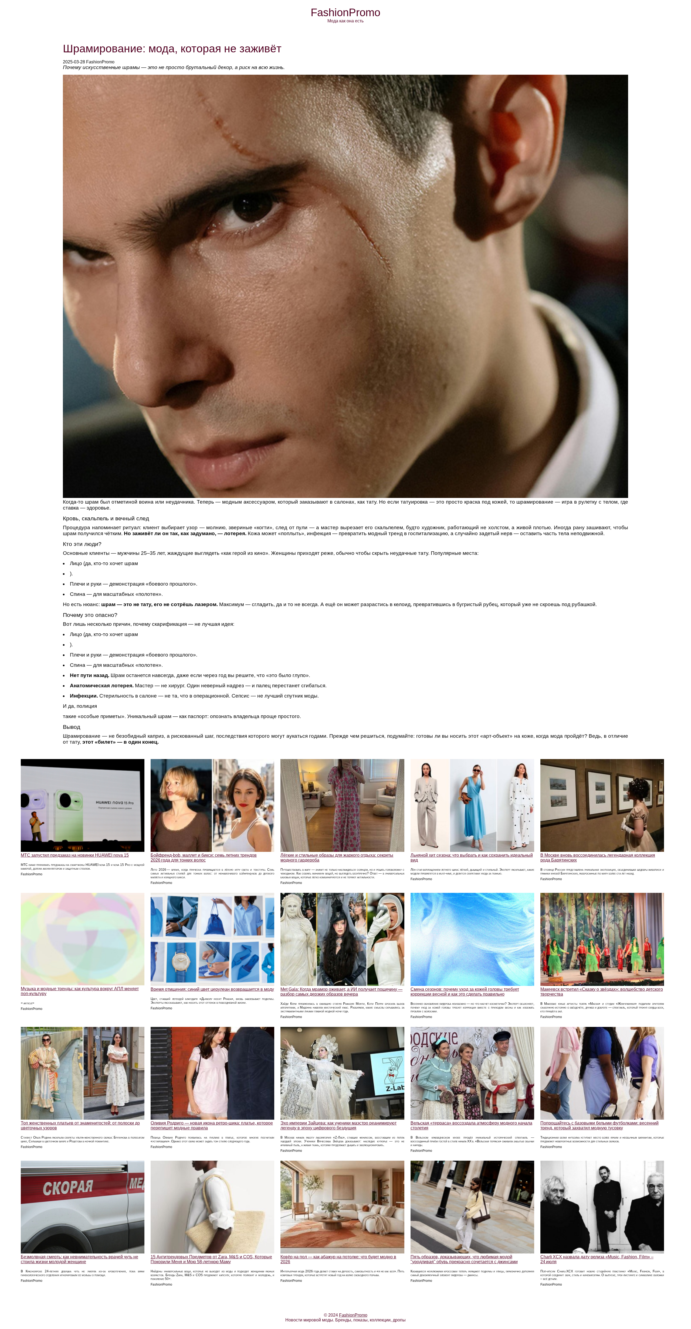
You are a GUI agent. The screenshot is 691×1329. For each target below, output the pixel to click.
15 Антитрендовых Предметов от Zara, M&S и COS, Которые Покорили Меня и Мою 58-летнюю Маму (211, 1259)
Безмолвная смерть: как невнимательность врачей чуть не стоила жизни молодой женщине (79, 1259)
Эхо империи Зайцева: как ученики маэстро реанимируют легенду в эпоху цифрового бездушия (338, 1125)
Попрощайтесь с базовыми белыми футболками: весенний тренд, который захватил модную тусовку (599, 1125)
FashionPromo (345, 12)
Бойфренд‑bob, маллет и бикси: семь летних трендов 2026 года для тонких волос (204, 857)
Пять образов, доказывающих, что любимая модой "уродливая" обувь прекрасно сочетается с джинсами (464, 1259)
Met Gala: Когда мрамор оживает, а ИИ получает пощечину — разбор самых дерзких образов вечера (341, 991)
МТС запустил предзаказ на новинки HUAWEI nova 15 (75, 855)
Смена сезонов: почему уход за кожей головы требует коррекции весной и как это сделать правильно (465, 991)
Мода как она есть (345, 21)
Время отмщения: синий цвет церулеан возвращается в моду (212, 989)
